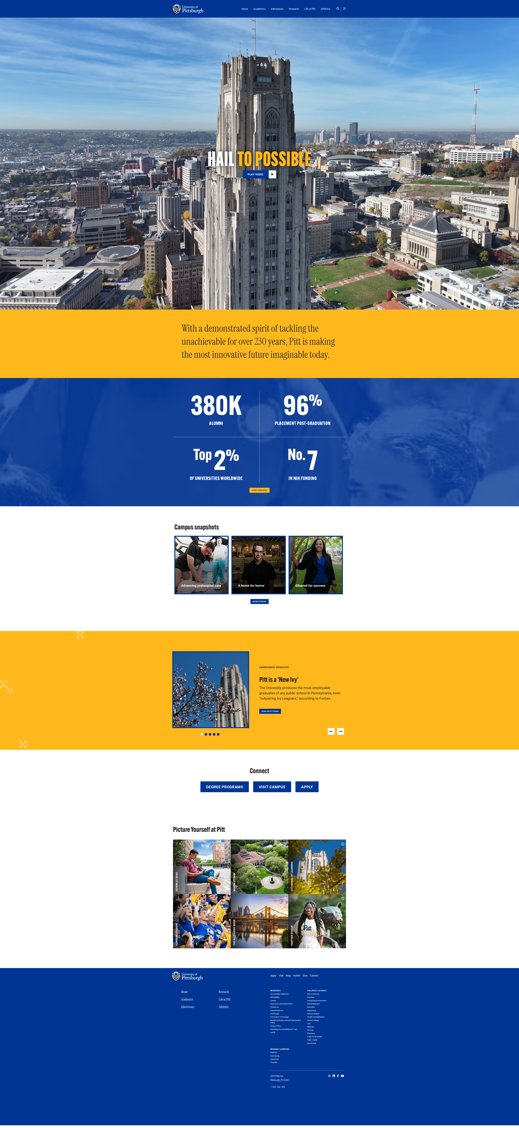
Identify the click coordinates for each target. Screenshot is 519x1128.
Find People (274, 1014)
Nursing (310, 1030)
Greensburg (274, 1056)
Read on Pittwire (270, 711)
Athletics (325, 8)
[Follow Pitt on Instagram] (329, 1076)
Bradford (273, 1052)
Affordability (275, 997)
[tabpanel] (259, 689)
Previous (331, 731)
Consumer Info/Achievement (281, 1004)
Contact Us (274, 1007)
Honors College (313, 1020)
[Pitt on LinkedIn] (334, 1076)
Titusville (273, 1062)
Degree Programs (224, 786)
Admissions (277, 8)
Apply (307, 786)
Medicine (310, 1027)
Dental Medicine (313, 1004)
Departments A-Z (276, 1010)
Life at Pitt (309, 8)
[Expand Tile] (227, 843)
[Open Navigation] (344, 9)
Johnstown (274, 1059)
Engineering (311, 1010)
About (245, 8)
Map (288, 975)
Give (305, 975)
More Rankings (259, 490)
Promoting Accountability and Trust (283, 1029)
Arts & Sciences (313, 994)
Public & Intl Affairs (314, 1036)
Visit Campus (272, 786)
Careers (314, 975)
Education (311, 1007)
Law (308, 1023)
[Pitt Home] (188, 976)
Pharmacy (311, 1033)
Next (340, 731)
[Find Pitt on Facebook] (338, 1076)
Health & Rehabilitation (316, 1017)
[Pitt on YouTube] (342, 1076)
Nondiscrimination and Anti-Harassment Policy (285, 1021)
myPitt (296, 975)
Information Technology (279, 1017)
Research (294, 8)
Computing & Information (316, 1000)
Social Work (311, 1043)
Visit (281, 975)
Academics (259, 8)
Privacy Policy (275, 1026)
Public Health (312, 1040)
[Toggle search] (338, 9)
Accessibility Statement (279, 994)
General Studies (313, 1013)
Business (310, 997)
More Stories (259, 601)
